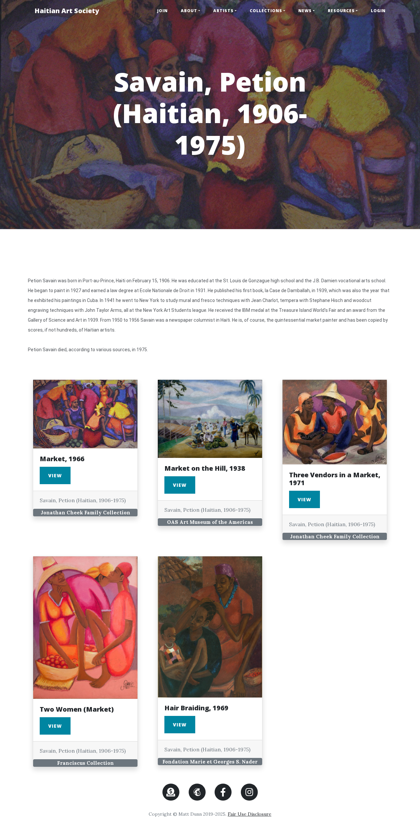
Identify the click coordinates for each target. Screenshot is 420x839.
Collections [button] (266, 10)
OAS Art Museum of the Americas (210, 522)
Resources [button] (341, 10)
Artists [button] (223, 10)
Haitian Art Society (66, 10)
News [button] (305, 10)
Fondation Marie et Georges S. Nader (210, 762)
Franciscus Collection (85, 763)
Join (162, 10)
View (55, 475)
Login (378, 10)
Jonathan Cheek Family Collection (85, 512)
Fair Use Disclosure (249, 814)
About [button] (189, 10)
